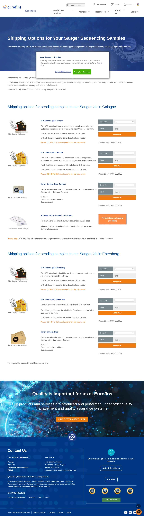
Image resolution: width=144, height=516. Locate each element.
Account (129, 4)
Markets (83, 12)
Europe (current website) (16, 497)
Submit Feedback (111, 468)
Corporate (52, 512)
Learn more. (69, 481)
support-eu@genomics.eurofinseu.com (60, 470)
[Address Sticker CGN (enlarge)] (18, 221)
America (32, 497)
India (40, 497)
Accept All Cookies (82, 72)
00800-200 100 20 (52, 467)
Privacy (60, 512)
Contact (134, 12)
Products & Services (58, 11)
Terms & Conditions (39, 512)
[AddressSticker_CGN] (112, 219)
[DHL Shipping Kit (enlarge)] (18, 158)
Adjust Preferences (63, 72)
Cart (117, 4)
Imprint (68, 512)
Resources (100, 12)
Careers (111, 479)
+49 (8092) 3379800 (53, 462)
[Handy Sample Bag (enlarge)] (18, 189)
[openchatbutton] (139, 512)
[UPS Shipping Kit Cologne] (18, 126)
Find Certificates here (72, 419)
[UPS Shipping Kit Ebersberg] (18, 273)
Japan (47, 497)
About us (117, 11)
